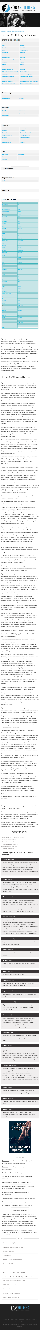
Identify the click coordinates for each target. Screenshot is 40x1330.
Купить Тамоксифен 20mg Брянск (12, 1259)
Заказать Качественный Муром (13, 1247)
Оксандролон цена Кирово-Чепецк (11, 615)
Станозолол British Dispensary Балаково (12, 1264)
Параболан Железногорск (9, 1289)
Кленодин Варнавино (8, 848)
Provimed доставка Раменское (10, 844)
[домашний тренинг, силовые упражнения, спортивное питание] (20, 5)
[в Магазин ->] (20, 1122)
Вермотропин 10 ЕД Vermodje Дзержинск (13, 837)
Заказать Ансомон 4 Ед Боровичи (11, 1243)
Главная (3, 31)
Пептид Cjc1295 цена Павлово (15, 31)
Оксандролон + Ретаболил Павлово (14, 1280)
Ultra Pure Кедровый (7, 1255)
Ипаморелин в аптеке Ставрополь (9, 1268)
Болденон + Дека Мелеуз (9, 1251)
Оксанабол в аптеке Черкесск (10, 842)
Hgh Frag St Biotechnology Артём (9, 1284)
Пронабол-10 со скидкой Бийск (10, 846)
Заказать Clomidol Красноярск (17, 1276)
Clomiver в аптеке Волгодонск (11, 1293)
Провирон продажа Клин (9, 839)
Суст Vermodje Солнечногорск (11, 1297)
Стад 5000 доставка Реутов (15, 1272)
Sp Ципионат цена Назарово (14, 444)
